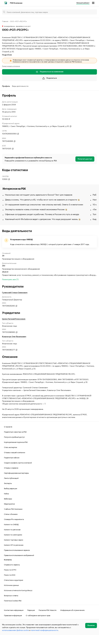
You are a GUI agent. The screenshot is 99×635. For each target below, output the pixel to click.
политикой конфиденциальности (44, 630)
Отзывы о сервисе (11, 467)
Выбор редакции (10, 488)
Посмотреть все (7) (10, 279)
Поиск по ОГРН (10, 569)
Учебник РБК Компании (13, 508)
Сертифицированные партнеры (16, 472)
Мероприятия (9, 503)
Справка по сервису (12, 564)
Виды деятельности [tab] (20, 86)
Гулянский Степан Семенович (14, 293)
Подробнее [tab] (7, 55)
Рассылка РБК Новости (47, 610)
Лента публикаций (11, 478)
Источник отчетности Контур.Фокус (18, 590)
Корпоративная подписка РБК (16, 442)
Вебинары (8, 498)
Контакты (8, 560)
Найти (92, 12)
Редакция (31, 610)
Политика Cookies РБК (13, 600)
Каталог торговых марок (13, 539)
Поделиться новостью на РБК (15, 431)
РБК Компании (16, 3)
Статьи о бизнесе (10, 514)
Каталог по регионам (12, 529)
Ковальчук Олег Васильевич (14, 337)
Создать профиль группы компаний (18, 462)
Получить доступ (85, 159)
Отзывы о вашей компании (14, 452)
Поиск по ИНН (9, 574)
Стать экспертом (10, 447)
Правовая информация (13, 615)
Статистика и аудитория (13, 580)
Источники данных (11, 585)
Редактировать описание (11, 66)
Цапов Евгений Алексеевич (13, 319)
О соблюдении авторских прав (38, 615)
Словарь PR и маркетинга (14, 519)
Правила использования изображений (19, 555)
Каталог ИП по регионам (13, 544)
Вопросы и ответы (11, 595)
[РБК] (5, 3)
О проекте (8, 426)
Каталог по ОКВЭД (11, 524)
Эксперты (8, 483)
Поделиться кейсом (11, 457)
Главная (5, 21)
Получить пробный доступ (14, 437)
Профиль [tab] (6, 86)
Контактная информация (13, 610)
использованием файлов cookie (15, 630)
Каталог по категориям (13, 534)
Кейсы (6, 493)
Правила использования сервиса (17, 550)
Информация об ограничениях (72, 610)
